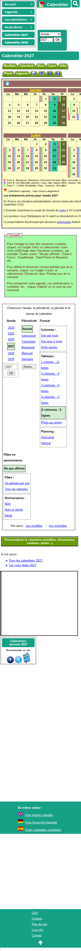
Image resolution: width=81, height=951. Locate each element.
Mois (40, 65)
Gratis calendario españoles (43, 830)
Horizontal (47, 437)
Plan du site (39, 924)
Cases (52, 65)
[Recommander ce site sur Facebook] (10, 662)
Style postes (49, 347)
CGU (35, 913)
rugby (62, 210)
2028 (11, 353)
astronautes (64, 222)
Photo (8, 73)
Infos (63, 65)
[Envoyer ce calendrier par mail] (41, 73)
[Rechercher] (76, 3)
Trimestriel (28, 341)
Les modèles (34, 525)
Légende (22, 73)
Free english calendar (39, 815)
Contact (37, 935)
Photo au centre (51, 422)
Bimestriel (28, 347)
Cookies (37, 918)
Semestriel (29, 335)
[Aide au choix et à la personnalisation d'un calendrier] (58, 74)
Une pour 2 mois (51, 341)
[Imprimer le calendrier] (50, 74)
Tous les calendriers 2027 (25, 560)
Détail (8, 515)
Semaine (27, 359)
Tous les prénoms (16, 489)
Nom (8, 504)
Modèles (10, 65)
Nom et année (14, 509)
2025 (11, 333)
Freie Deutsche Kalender (41, 822)
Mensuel (27, 353)
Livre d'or (37, 930)
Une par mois (49, 335)
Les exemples (58, 525)
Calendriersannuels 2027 (18, 642)
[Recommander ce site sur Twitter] (18, 662)
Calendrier (26, 65)
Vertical (46, 443)
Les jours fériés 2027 (22, 565)
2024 (11, 327)
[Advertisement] (57, 18)
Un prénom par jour (17, 483)
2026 (11, 339)
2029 (11, 359)
